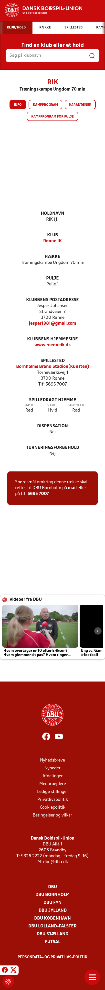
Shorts (52, 405)
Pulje (52, 278)
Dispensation (52, 426)
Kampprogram (45, 105)
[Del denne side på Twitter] (13, 971)
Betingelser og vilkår (52, 815)
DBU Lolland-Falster (52, 926)
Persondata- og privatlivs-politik (52, 957)
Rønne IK (52, 241)
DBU (52, 887)
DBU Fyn (52, 903)
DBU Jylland (53, 911)
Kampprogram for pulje (52, 116)
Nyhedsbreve (52, 760)
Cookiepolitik (52, 807)
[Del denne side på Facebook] (5, 971)
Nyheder (52, 768)
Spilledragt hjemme (52, 400)
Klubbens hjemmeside (52, 339)
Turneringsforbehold (52, 448)
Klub (52, 235)
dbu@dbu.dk (55, 862)
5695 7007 (38, 494)
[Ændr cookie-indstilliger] (8, 982)
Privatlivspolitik (52, 800)
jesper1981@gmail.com (52, 323)
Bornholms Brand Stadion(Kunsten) (52, 367)
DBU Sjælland (52, 934)
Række (52, 257)
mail (72, 488)
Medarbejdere (52, 784)
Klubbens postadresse (52, 300)
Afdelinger (52, 776)
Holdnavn (52, 214)
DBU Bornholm (52, 895)
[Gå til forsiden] (41, 10)
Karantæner (80, 105)
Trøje (29, 405)
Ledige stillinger (52, 792)
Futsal (52, 942)
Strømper (76, 405)
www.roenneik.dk (52, 345)
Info (18, 105)
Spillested (53, 361)
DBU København (52, 918)
